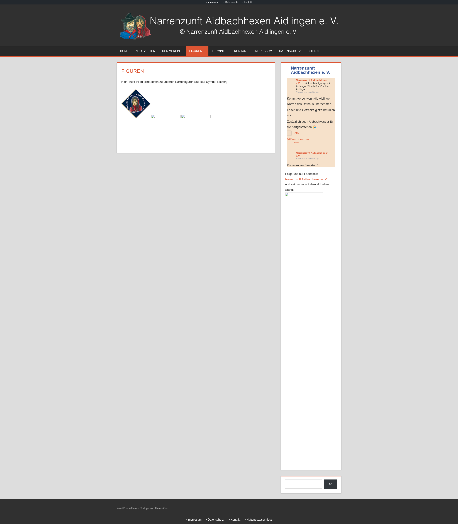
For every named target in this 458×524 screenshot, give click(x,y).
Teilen (296, 143)
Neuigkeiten (145, 51)
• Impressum (212, 2)
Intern (313, 51)
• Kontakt (247, 2)
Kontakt (241, 51)
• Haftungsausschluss (258, 519)
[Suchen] (330, 484)
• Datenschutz (230, 2)
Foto (296, 133)
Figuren (195, 51)
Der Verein (171, 51)
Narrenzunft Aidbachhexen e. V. (306, 179)
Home (124, 51)
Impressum (263, 51)
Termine (218, 51)
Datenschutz (290, 51)
